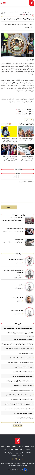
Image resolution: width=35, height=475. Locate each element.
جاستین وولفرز (18, 277)
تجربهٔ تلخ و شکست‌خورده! (17, 310)
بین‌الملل (22, 450)
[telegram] (33, 59)
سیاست (9, 446)
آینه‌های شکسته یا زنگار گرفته (17, 218)
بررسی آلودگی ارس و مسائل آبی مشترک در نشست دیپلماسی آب (19, 409)
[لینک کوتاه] (4, 13)
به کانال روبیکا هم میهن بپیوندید (25, 114)
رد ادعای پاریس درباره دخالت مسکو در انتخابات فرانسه (20, 358)
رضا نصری (19, 301)
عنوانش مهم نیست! (19, 239)
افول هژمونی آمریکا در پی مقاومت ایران (23, 367)
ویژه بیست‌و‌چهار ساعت (18, 215)
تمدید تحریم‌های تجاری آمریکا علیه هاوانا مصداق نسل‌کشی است (18, 328)
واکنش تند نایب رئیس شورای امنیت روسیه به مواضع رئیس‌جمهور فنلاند (17, 344)
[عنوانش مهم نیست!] (29, 242)
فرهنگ (11, 450)
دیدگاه (8, 207)
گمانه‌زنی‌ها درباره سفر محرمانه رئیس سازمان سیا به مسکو (20, 362)
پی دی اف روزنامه (8, 453)
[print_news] (2, 13)
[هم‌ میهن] (17, 441)
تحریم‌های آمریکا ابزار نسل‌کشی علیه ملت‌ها (23, 339)
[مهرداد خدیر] (29, 261)
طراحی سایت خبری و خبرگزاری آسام (15, 470)
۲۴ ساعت (15, 446)
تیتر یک (21, 446)
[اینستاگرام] (16, 459)
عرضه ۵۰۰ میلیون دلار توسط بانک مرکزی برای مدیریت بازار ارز (20, 381)
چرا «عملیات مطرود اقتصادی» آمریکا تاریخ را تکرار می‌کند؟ (13, 271)
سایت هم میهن (8, 463)
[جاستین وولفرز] (29, 274)
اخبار (32, 446)
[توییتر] (13, 459)
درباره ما (14, 455)
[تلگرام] (19, 459)
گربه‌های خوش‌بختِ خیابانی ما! (16, 260)
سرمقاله (27, 446)
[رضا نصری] (29, 299)
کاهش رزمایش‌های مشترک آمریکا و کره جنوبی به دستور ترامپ (18, 404)
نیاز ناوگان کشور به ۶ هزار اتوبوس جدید (24, 418)
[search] (2, 3)
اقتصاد (3, 446)
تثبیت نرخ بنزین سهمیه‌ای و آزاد (26, 353)
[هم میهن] (31, 3)
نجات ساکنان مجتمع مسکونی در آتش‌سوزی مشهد (22, 390)
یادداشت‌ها (29, 453)
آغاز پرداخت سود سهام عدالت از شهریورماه (23, 385)
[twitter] (30, 59)
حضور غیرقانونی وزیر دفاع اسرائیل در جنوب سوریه (22, 399)
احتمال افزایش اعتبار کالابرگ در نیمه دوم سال (22, 376)
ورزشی (16, 453)
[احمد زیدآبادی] (29, 286)
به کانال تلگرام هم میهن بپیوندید (25, 110)
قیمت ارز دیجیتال (17, 425)
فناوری (22, 453)
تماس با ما (20, 455)
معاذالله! (21, 285)
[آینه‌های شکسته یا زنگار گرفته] (29, 220)
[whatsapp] (28, 59)
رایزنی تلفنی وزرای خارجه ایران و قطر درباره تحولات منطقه (20, 333)
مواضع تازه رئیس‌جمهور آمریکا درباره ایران (23, 413)
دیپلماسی (28, 450)
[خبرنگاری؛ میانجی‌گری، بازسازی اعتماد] (29, 231)
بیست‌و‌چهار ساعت (24, 12)
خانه (33, 12)
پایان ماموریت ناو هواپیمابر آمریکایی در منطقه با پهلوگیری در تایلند (18, 395)
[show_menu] (4, 3)
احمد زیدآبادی (18, 288)
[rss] (22, 459)
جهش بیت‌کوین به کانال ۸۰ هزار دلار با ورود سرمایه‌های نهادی (19, 348)
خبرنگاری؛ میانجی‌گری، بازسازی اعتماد (15, 228)
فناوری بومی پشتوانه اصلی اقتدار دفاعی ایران (23, 372)
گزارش (5, 450)
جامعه (16, 450)
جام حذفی (28, 120)
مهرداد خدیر (18, 263)
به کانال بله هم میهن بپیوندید (25, 112)
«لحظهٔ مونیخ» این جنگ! (17, 298)
